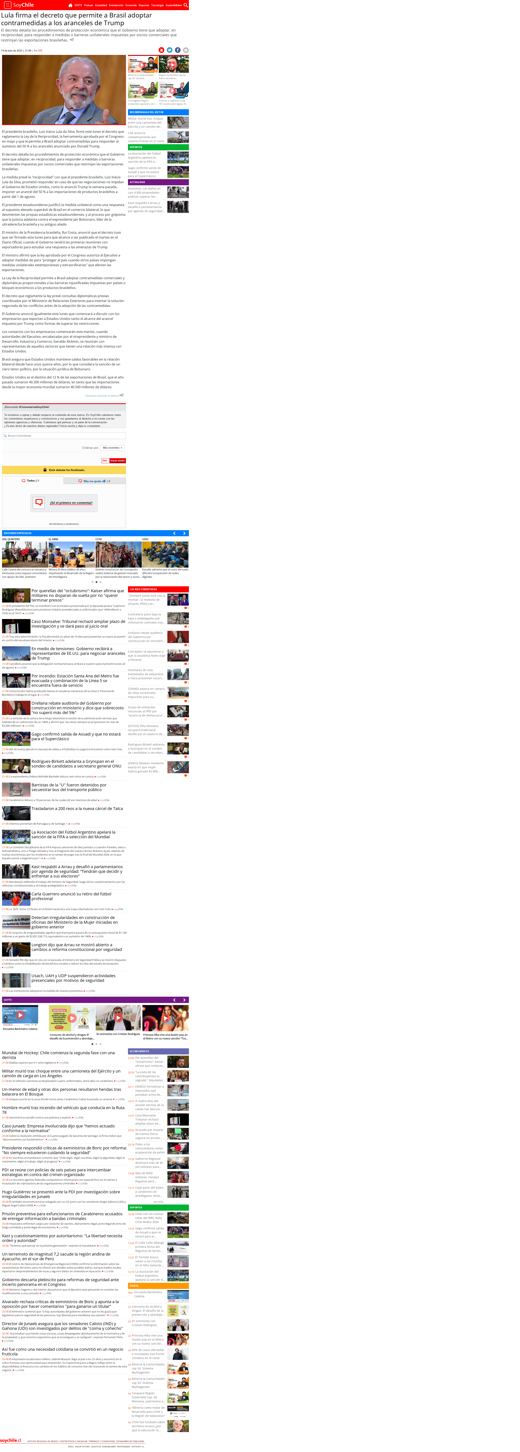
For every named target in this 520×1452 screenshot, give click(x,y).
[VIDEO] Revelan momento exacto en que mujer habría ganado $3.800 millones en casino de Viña (146, 769)
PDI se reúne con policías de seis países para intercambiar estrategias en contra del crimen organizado (56, 1172)
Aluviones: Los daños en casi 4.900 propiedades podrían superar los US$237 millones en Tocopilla (144, 196)
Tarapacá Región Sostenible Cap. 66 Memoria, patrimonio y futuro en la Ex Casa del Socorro (148, 1401)
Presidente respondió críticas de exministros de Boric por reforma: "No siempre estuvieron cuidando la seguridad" (64, 1150)
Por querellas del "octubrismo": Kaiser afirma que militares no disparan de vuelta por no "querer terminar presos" (77, 595)
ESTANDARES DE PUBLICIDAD (130, 1441)
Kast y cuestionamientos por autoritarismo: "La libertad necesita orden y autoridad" (62, 1238)
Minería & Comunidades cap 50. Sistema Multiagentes (148, 1368)
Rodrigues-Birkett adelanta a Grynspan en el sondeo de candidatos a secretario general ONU (76, 764)
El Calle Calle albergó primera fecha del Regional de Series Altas (149, 1249)
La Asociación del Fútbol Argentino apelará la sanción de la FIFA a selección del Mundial (144, 160)
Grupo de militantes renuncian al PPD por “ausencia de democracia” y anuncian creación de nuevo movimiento (146, 715)
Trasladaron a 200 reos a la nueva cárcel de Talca (77, 808)
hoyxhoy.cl (138, 1446)
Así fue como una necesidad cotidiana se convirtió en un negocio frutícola (62, 1351)
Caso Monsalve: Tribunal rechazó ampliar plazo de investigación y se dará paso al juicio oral (78, 624)
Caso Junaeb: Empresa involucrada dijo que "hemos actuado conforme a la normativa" (58, 1128)
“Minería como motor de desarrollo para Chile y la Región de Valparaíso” (148, 1412)
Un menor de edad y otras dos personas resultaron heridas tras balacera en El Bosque (61, 1092)
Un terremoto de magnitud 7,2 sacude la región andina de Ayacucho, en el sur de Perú (56, 1256)
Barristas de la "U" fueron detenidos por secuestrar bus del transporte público (68, 787)
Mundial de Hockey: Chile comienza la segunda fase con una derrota (58, 1055)
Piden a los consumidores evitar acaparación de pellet (150, 1148)
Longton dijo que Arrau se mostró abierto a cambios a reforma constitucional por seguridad (76, 947)
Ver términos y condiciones (64, 524)
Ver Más (158, 1201)
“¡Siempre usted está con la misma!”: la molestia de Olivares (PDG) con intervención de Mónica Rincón (146, 604)
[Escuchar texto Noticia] (121, 395)
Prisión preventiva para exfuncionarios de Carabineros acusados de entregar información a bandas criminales (62, 1216)
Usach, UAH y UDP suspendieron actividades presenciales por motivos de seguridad (73, 978)
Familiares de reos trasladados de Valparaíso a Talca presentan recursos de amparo (146, 676)
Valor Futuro (83, 1446)
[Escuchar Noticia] (71, 39)
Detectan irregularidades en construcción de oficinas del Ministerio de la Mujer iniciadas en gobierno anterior (74, 922)
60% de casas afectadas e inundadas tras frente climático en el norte (148, 1354)
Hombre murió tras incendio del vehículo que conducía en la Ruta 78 (63, 1110)
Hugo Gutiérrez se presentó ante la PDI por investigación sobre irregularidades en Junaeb (61, 1194)
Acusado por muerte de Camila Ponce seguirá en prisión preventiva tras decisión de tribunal (149, 1138)
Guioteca (96, 1446)
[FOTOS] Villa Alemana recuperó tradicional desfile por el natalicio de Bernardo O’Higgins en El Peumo (145, 734)
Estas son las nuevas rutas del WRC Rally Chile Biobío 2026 (149, 1218)
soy (29, 613)
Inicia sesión (67, 425)
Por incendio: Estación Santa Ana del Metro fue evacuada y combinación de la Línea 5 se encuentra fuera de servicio (75, 680)
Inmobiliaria (109, 1446)
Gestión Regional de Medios (43, 1441)
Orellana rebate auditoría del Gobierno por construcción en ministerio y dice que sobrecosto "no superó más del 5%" (77, 707)
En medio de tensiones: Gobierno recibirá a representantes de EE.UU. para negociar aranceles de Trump (78, 653)
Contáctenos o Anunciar (74, 1441)
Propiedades (124, 1446)
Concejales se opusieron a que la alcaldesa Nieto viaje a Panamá (146, 656)
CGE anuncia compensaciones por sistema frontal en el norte (146, 137)
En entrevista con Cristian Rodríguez (144, 1323)
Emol (71, 1446)
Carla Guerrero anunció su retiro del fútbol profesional (71, 896)
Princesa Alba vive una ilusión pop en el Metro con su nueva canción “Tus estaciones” (148, 1341)
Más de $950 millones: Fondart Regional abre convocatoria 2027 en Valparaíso (149, 1181)
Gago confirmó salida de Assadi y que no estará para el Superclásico (144, 172)
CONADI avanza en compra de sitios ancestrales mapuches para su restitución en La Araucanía (146, 695)
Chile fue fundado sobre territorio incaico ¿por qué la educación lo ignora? (148, 1428)
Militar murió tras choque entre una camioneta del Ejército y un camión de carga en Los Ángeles (145, 125)
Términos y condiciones (102, 1441)
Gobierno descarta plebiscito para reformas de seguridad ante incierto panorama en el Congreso (60, 1282)
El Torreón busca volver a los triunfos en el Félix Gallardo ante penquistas (148, 1263)
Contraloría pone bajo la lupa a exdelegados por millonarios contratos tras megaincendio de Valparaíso (145, 622)
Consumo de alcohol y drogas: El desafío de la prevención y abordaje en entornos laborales (148, 1313)
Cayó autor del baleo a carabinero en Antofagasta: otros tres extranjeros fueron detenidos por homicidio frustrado (149, 1198)
